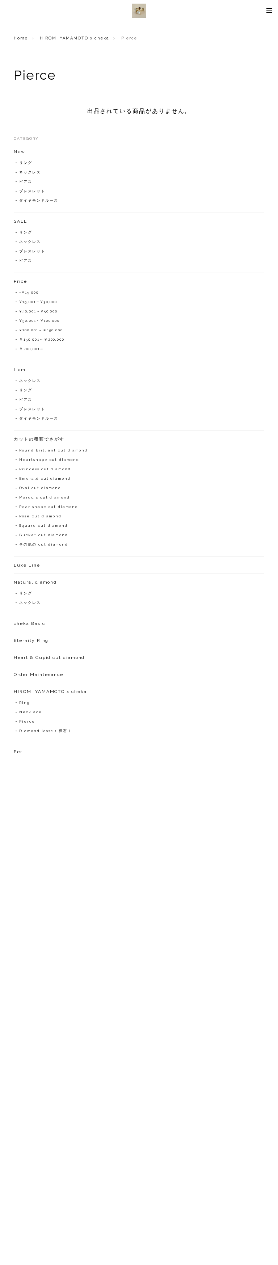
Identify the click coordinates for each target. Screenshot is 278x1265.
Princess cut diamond (45, 469)
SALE (20, 221)
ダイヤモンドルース (38, 200)
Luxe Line (27, 565)
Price (20, 281)
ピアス (25, 182)
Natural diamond (35, 582)
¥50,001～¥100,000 (39, 321)
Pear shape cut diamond (48, 507)
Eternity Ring (31, 640)
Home (21, 38)
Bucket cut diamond (43, 535)
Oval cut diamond (40, 488)
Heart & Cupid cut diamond (49, 657)
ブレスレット (32, 191)
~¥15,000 (28, 292)
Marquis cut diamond (44, 497)
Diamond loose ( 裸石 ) (44, 731)
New (19, 151)
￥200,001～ (31, 349)
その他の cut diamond (43, 544)
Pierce (27, 721)
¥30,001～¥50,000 (38, 311)
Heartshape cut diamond (49, 460)
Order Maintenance (38, 674)
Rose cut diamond (40, 516)
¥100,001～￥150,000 (41, 330)
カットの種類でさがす (39, 439)
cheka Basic (29, 623)
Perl (19, 751)
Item (20, 369)
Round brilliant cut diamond (53, 450)
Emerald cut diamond (44, 478)
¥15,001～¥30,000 (38, 302)
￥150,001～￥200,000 (41, 339)
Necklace (30, 712)
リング (25, 163)
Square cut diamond (43, 526)
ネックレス (30, 172)
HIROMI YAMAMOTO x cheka (74, 38)
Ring (24, 703)
